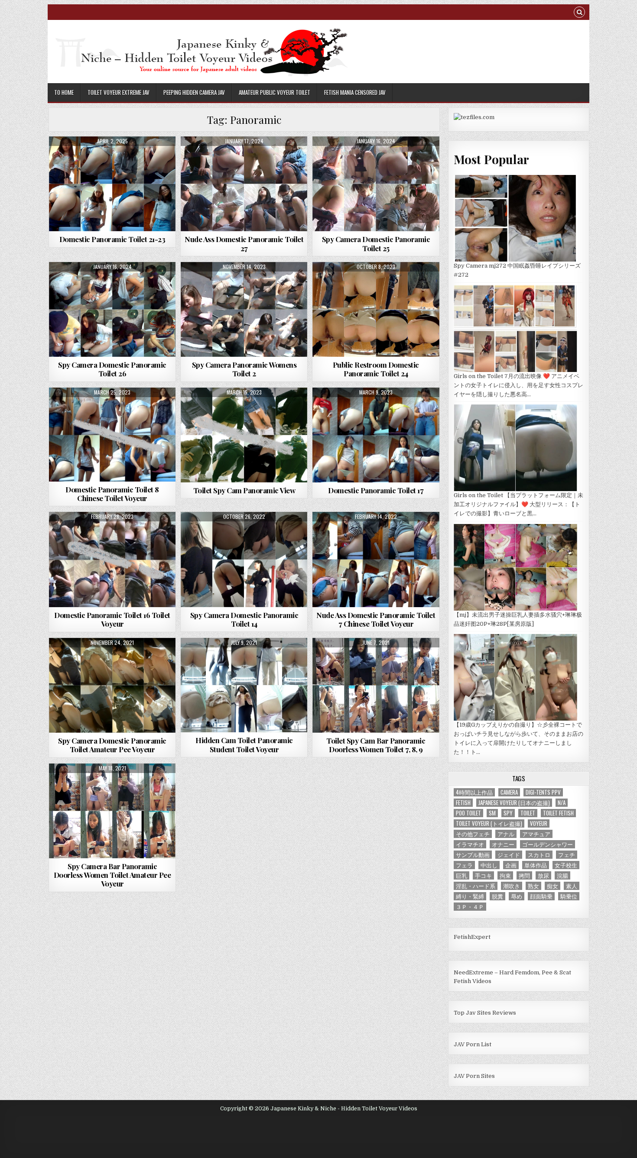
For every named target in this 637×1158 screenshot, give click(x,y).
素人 (571, 886)
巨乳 (461, 875)
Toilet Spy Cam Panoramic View (244, 490)
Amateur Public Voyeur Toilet (274, 92)
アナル (505, 834)
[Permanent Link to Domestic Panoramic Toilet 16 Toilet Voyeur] (112, 559)
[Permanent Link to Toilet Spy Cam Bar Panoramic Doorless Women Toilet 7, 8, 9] (375, 685)
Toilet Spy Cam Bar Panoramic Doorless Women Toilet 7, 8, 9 (375, 745)
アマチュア (536, 834)
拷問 (524, 875)
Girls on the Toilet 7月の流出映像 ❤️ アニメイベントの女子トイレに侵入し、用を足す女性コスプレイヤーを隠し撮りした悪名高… (518, 385)
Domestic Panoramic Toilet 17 (375, 490)
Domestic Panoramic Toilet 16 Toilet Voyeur (112, 619)
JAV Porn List (472, 1044)
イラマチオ (470, 844)
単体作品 (535, 865)
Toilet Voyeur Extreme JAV (119, 92)
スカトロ (539, 855)
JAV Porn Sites (474, 1076)
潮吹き (511, 886)
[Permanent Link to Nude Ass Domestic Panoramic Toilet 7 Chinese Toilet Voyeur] (375, 559)
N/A (562, 803)
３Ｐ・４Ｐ (470, 906)
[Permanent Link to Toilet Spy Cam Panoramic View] (244, 435)
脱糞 (497, 896)
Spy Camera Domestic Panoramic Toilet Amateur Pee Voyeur (112, 745)
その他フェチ (473, 834)
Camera (509, 792)
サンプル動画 (473, 855)
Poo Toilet (468, 813)
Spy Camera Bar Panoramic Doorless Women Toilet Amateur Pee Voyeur (112, 875)
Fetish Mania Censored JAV (355, 92)
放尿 (543, 875)
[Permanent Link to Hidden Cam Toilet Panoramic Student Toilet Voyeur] (244, 685)
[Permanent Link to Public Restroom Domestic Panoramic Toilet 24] (375, 309)
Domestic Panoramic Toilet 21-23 (112, 239)
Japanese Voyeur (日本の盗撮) (514, 803)
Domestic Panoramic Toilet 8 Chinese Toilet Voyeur (112, 494)
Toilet (527, 813)
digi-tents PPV (543, 792)
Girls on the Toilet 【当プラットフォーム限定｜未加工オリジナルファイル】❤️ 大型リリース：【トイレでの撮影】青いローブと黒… (518, 504)
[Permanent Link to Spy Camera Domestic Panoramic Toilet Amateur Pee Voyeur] (112, 685)
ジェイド (508, 855)
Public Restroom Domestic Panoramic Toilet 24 (376, 369)
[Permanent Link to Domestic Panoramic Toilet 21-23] (112, 183)
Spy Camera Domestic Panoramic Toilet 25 (376, 243)
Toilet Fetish (558, 813)
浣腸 (562, 875)
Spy (508, 813)
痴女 (552, 886)
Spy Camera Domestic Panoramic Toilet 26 (112, 369)
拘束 (505, 875)
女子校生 (566, 865)
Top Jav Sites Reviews (485, 1012)
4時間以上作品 (474, 792)
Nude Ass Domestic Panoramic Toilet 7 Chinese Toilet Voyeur (375, 619)
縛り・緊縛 (470, 896)
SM (492, 813)
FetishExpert (472, 937)
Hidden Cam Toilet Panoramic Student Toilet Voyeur (244, 744)
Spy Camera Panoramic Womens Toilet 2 (244, 369)
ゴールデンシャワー (547, 844)
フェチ (566, 855)
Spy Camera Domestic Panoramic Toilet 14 (244, 619)
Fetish (463, 803)
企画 (511, 865)
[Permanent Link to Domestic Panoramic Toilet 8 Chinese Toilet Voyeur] (112, 435)
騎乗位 (568, 896)
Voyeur (538, 823)
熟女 (533, 886)
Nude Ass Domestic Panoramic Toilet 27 (244, 243)
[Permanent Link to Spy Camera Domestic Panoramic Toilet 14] (244, 559)
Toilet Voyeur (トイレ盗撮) (489, 823)
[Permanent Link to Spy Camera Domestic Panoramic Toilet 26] (112, 309)
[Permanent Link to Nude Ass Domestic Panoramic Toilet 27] (244, 183)
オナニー (503, 844)
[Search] (579, 13)
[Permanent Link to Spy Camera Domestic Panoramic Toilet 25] (375, 183)
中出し (489, 865)
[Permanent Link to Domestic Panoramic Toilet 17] (375, 435)
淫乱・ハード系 (475, 886)
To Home (64, 92)
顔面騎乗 (541, 896)
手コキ (483, 875)
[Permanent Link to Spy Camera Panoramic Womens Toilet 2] (244, 309)
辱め (516, 896)
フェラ (464, 865)
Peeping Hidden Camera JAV (194, 92)
